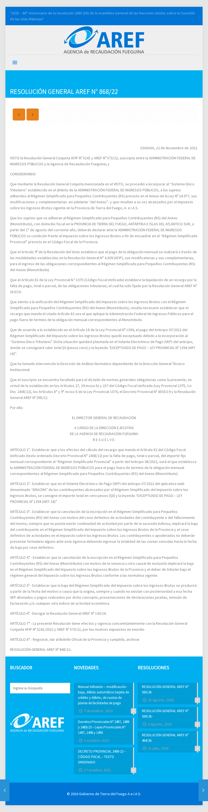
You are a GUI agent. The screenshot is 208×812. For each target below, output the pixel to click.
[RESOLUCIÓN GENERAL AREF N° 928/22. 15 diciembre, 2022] (203, 790)
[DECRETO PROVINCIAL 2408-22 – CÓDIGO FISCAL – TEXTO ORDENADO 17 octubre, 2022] (4, 790)
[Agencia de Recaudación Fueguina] (104, 39)
